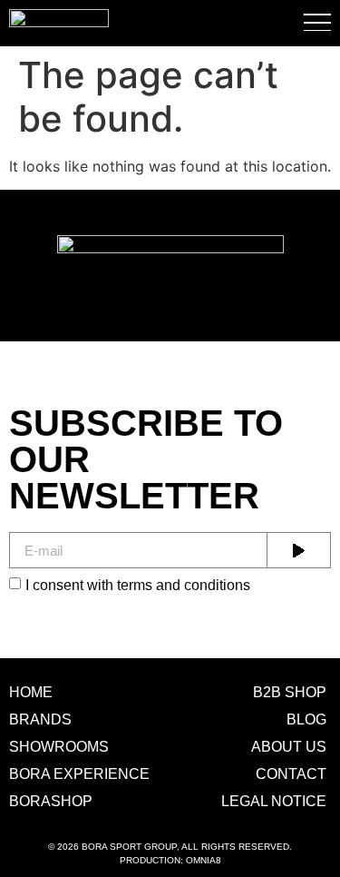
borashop (50, 801)
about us (288, 746)
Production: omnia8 (170, 860)
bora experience (79, 774)
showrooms (59, 746)
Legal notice (273, 801)
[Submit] (299, 550)
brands (40, 719)
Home (31, 692)
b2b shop (289, 692)
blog (306, 719)
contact (291, 774)
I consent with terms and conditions (137, 585)
